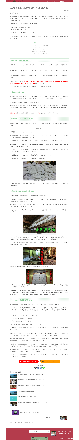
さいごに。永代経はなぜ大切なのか (39, 53)
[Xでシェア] (35, 368)
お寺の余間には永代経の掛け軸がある (40, 51)
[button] (49, 431)
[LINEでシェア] (43, 368)
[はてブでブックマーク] (41, 368)
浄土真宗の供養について (37, 47)
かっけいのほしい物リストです (51, 361)
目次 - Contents (38, 43)
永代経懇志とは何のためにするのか (39, 49)
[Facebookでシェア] (38, 368)
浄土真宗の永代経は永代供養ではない (40, 45)
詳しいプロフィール (67, 433)
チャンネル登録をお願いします (29, 361)
